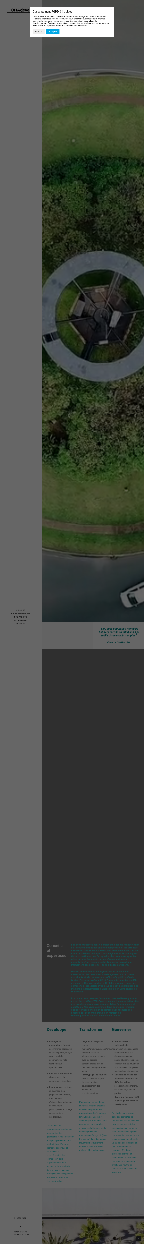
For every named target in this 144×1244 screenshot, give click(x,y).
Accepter (53, 31)
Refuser (39, 31)
